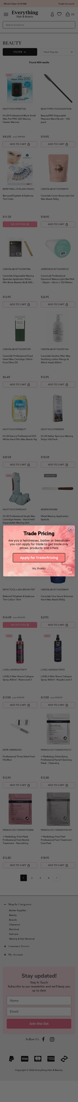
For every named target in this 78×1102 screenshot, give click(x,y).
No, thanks (39, 568)
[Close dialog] (71, 529)
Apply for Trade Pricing (39, 558)
